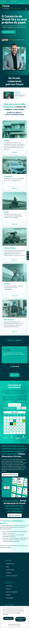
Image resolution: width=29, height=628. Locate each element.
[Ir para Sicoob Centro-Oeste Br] (5, 6)
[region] (14, 617)
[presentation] (5, 1)
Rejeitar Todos (8, 618)
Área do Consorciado (8, 32)
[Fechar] (27, 607)
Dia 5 (19, 408)
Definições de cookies (14, 624)
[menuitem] (4, 1)
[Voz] (28, 255)
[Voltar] (1, 520)
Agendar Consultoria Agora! (10, 474)
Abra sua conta (14, 375)
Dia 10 (23, 408)
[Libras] (28, 252)
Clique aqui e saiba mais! (14, 515)
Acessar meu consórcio (9, 35)
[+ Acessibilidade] (28, 258)
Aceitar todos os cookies (20, 619)
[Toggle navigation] (25, 9)
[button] (11, 366)
